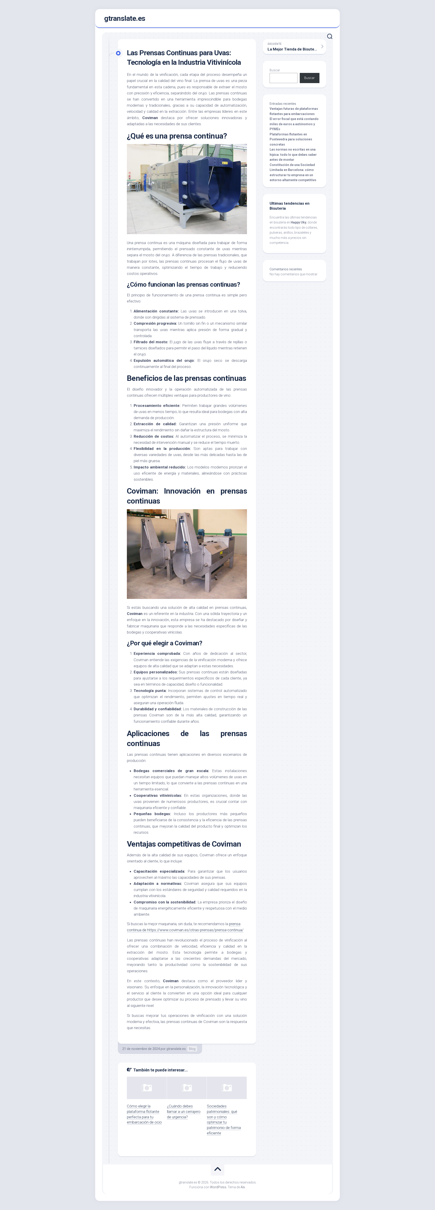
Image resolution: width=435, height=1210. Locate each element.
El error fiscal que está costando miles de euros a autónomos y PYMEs (294, 124)
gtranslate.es (124, 18)
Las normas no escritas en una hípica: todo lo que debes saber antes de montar (293, 154)
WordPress (218, 1187)
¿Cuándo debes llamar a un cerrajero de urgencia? (184, 1111)
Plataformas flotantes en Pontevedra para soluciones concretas (291, 139)
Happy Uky (298, 222)
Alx (243, 1187)
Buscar (275, 70)
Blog (192, 1049)
